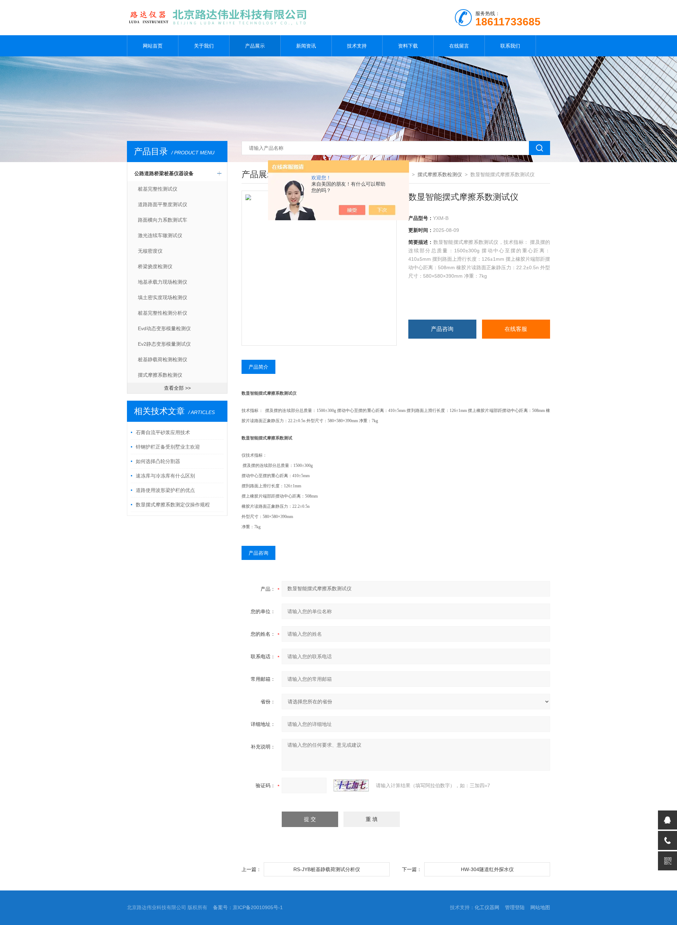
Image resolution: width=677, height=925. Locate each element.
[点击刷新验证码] (351, 785)
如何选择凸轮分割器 (158, 461)
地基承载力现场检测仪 (162, 282)
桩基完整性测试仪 (157, 189)
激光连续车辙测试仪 (160, 235)
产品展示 (255, 46)
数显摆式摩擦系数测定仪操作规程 (173, 504)
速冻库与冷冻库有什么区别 (165, 476)
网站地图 (540, 907)
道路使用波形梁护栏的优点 (165, 490)
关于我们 (204, 46)
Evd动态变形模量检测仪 (164, 328)
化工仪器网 (487, 907)
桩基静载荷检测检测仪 (162, 359)
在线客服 (516, 329)
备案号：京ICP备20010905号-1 (248, 907)
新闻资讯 (306, 46)
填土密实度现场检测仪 (162, 297)
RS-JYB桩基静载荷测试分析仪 (326, 869)
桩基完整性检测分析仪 (162, 313)
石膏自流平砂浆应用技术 (163, 432)
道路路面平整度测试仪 (162, 204)
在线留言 (459, 46)
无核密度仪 (150, 251)
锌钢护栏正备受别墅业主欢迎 (168, 447)
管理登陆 (515, 907)
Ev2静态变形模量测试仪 (164, 344)
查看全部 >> (177, 388)
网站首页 (153, 46)
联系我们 (510, 46)
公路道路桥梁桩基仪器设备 (164, 173)
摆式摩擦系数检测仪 (160, 375)
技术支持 (357, 46)
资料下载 (408, 46)
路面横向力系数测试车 (162, 220)
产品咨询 (442, 329)
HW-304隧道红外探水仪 (487, 869)
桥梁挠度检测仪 (155, 266)
